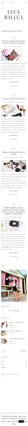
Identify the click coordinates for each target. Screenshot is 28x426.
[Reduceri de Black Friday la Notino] (13, 166)
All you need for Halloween (13, 98)
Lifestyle (13, 95)
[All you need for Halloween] (13, 110)
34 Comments (13, 139)
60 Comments (13, 256)
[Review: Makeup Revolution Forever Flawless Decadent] (13, 55)
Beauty (14, 37)
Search (23, 351)
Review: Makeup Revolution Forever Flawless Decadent (13, 42)
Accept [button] (21, 421)
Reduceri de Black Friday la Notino (13, 153)
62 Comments (13, 194)
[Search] (26, 2)
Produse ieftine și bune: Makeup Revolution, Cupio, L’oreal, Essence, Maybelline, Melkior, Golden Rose (13, 210)
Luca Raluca (14, 14)
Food (2, 364)
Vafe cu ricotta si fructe (15, 331)
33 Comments (13, 85)
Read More (13, 82)
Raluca (19, 46)
